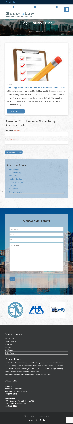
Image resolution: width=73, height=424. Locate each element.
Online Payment (15, 192)
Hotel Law (13, 176)
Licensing (12, 185)
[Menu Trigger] (66, 9)
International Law (16, 182)
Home (30, 32)
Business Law (14, 169)
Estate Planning (15, 172)
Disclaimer (39, 416)
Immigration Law (16, 179)
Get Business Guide (14, 152)
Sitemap (47, 416)
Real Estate (13, 189)
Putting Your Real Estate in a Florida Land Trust (36, 87)
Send (12, 279)
